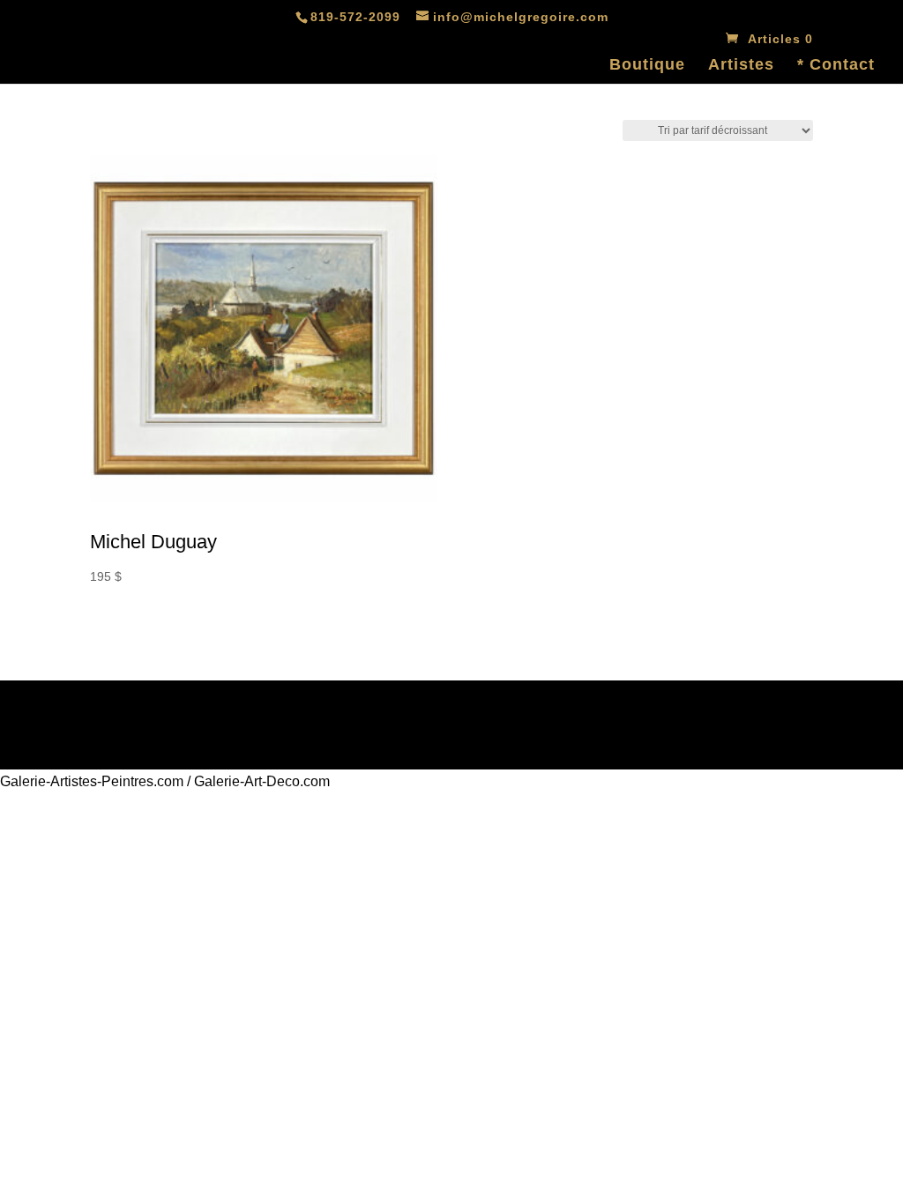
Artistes (741, 65)
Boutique (647, 65)
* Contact (836, 65)
